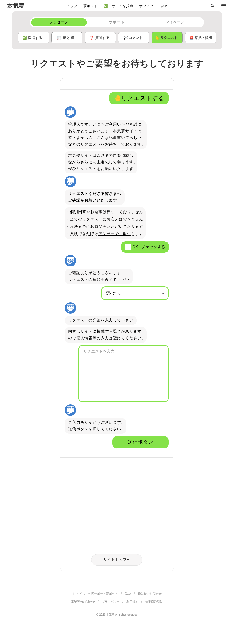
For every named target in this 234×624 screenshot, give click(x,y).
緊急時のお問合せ (150, 593)
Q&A (128, 593)
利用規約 (132, 601)
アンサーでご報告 (114, 234)
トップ (76, 593)
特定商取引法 (154, 601)
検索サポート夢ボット (103, 593)
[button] (212, 5)
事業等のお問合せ (83, 601)
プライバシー (111, 601)
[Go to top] (221, 613)
